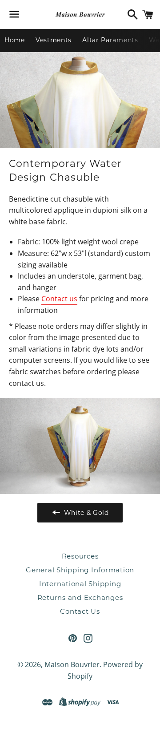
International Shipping (80, 583)
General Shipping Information (80, 570)
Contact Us (80, 611)
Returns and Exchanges (80, 597)
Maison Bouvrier (72, 664)
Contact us (59, 299)
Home (14, 40)
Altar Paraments (110, 40)
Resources (80, 556)
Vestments (54, 40)
